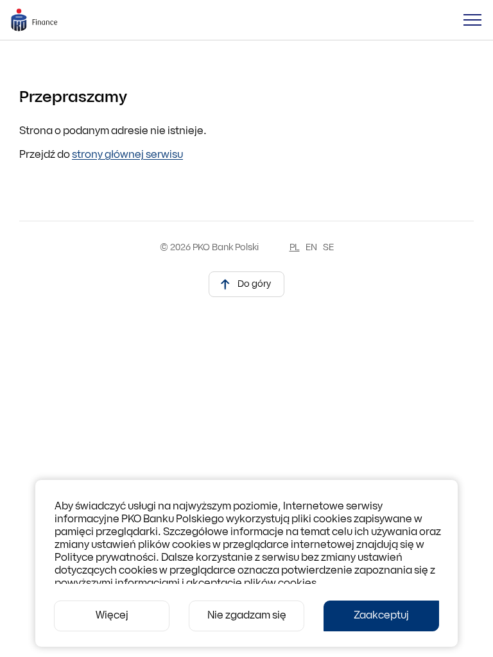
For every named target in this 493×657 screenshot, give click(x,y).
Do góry (254, 284)
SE (328, 248)
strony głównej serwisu (127, 155)
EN (311, 248)
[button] (472, 19)
